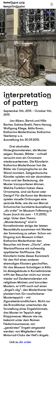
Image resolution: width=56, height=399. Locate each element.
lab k (49, 12)
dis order (25, 342)
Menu (51, 4)
